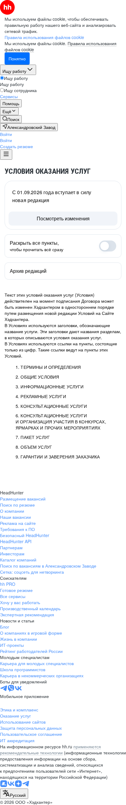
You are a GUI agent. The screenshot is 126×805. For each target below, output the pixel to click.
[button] (6, 134)
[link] (11, 119)
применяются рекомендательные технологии (50, 749)
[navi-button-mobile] (6, 154)
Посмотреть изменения (63, 218)
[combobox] (14, 794)
